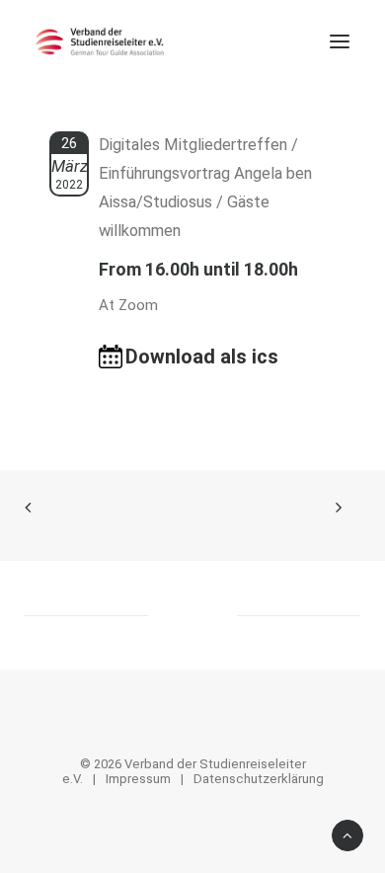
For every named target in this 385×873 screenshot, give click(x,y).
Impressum (138, 778)
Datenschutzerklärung (258, 778)
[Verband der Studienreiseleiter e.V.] (100, 41)
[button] (339, 41)
